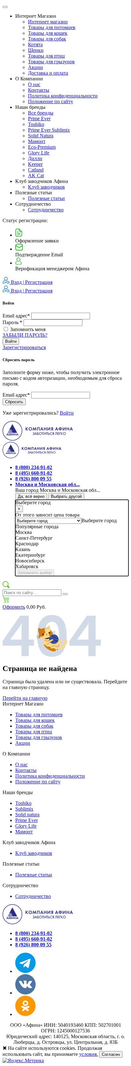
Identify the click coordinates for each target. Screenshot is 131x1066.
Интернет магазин (48, 21)
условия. (88, 1054)
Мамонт (36, 141)
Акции (35, 67)
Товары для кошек (47, 33)
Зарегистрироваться (24, 347)
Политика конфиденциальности (63, 95)
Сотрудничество (46, 209)
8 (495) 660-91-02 (33, 473)
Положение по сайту (50, 101)
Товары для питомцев (51, 27)
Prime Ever (39, 118)
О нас (34, 84)
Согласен (111, 1054)
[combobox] (99, 520)
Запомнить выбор (35, 572)
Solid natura (27, 814)
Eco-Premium (42, 147)
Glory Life (38, 152)
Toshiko (36, 124)
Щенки (36, 50)
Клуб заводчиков (46, 187)
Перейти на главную (25, 698)
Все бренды (40, 113)
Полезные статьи (46, 198)
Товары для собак (47, 38)
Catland (36, 169)
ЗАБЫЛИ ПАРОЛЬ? (25, 335)
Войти (11, 341)
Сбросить (14, 401)
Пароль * (12, 322)
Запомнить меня (27, 329)
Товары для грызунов (51, 61)
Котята (35, 44)
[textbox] (99, 520)
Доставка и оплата (48, 73)
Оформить (14, 607)
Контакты (38, 90)
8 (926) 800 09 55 (33, 478)
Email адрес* (17, 315)
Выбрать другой (66, 496)
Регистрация (38, 282)
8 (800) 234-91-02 (33, 467)
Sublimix (24, 809)
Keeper (35, 164)
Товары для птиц (46, 56)
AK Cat (36, 175)
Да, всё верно (31, 496)
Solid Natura (40, 135)
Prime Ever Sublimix (49, 130)
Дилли (35, 158)
